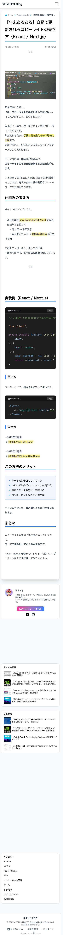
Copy (50, 310)
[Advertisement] (31, 60)
